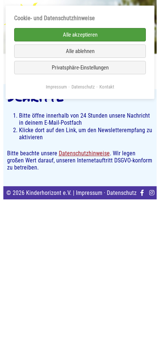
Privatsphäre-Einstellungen (80, 67)
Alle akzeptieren (80, 34)
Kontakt (106, 87)
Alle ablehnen (80, 51)
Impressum (89, 192)
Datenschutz (122, 192)
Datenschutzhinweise (84, 153)
